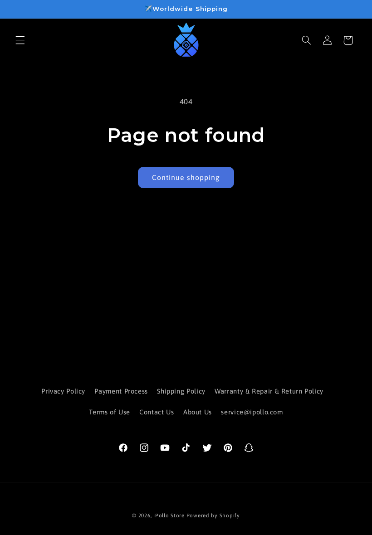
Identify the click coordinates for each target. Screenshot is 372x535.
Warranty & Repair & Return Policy (269, 391)
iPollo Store (169, 515)
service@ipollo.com (252, 412)
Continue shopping (186, 177)
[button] (20, 40)
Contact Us (156, 412)
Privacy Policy (63, 391)
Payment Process (120, 391)
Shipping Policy (181, 391)
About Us (197, 412)
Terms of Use (109, 412)
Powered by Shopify (213, 515)
